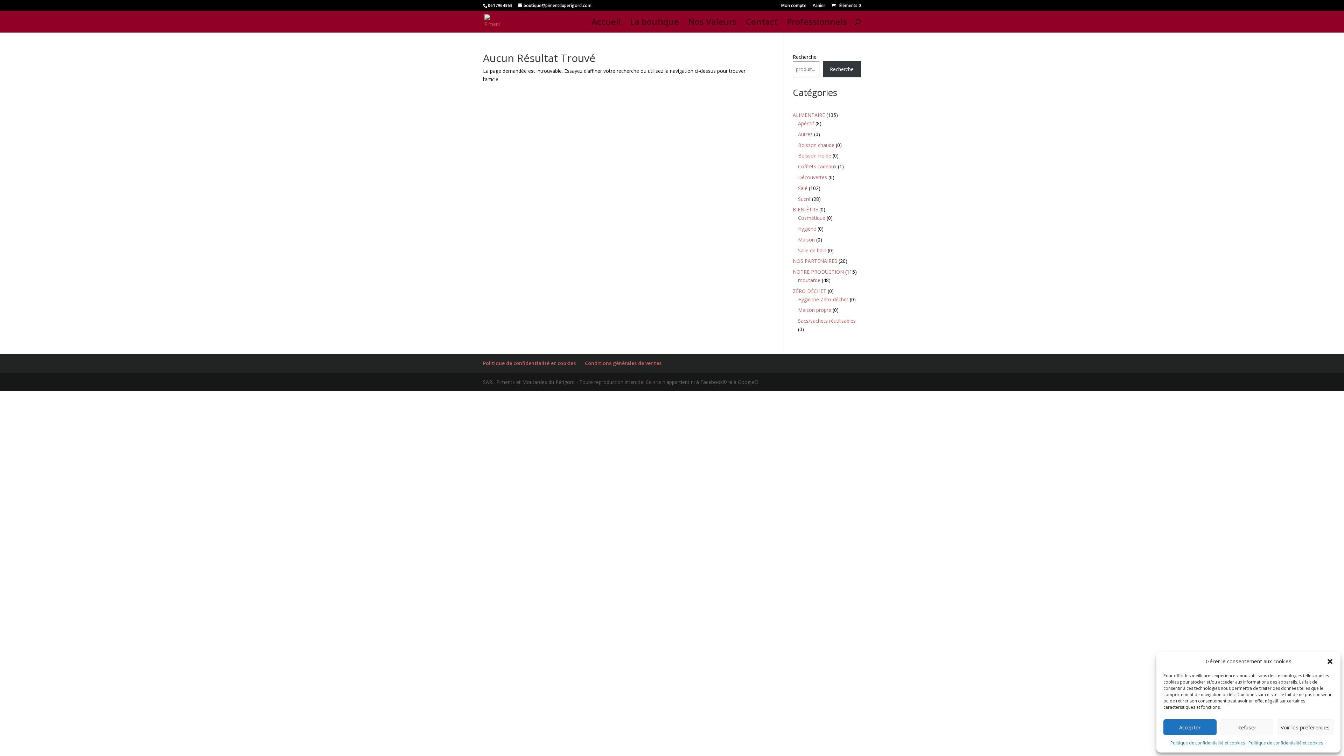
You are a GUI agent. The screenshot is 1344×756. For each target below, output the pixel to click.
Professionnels (817, 23)
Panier (819, 6)
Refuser (1246, 727)
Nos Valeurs (712, 23)
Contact (762, 23)
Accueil (606, 23)
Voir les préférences (1305, 727)
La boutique (654, 23)
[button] (1330, 661)
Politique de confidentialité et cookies (1207, 743)
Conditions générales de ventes (623, 363)
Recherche (805, 57)
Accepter (1190, 727)
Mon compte (793, 6)
